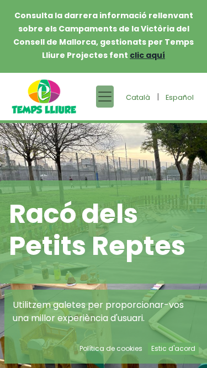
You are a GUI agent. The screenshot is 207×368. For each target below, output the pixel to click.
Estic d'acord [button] (173, 348)
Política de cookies (110, 348)
